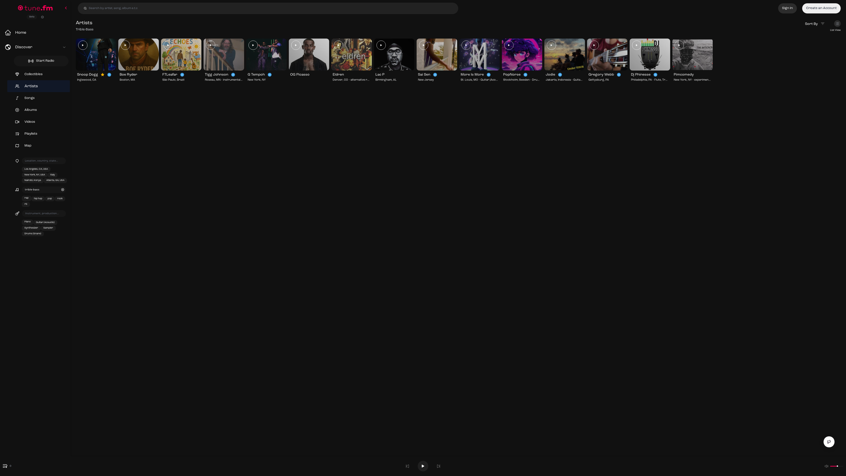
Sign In (787, 8)
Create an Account (821, 8)
